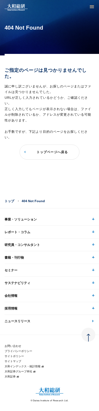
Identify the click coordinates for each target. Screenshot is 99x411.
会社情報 (11, 295)
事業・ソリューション (21, 219)
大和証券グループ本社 (18, 371)
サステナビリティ (17, 283)
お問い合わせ (13, 346)
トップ (9, 201)
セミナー (11, 270)
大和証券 (10, 376)
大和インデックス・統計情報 (23, 366)
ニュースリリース (17, 321)
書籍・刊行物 (14, 257)
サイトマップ (13, 361)
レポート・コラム (17, 232)
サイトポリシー (14, 356)
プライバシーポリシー (18, 351)
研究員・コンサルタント (22, 245)
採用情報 (11, 308)
